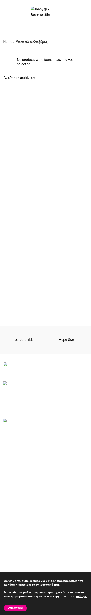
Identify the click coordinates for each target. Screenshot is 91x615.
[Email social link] (45, 2)
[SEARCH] (82, 78)
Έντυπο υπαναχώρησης (21, 557)
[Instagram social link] (50, 2)
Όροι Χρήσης (13, 541)
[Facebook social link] (40, 2)
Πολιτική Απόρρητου (18, 549)
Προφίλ (8, 564)
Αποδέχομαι (15, 608)
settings (81, 596)
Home (7, 42)
